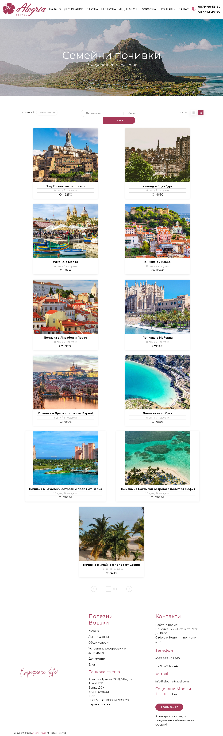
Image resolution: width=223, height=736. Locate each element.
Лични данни (99, 636)
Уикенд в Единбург (158, 186)
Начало (55, 9)
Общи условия (99, 642)
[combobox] (46, 112)
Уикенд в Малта (65, 262)
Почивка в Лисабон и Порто (65, 337)
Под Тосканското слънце (65, 186)
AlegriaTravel (39, 732)
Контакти (168, 9)
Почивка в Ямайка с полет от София (111, 564)
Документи (97, 658)
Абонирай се (169, 707)
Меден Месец (128, 9)
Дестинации (73, 9)
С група (92, 9)
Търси (119, 120)
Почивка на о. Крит (157, 413)
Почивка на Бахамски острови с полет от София (157, 489)
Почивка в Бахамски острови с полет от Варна (65, 489)
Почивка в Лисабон (157, 262)
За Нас (184, 9)
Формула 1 (150, 9)
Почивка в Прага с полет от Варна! (65, 413)
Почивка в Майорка (158, 337)
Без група (108, 9)
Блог (92, 664)
